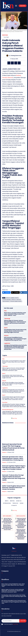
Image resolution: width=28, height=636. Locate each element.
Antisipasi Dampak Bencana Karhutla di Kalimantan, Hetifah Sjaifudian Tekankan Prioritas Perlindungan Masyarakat (15, 347)
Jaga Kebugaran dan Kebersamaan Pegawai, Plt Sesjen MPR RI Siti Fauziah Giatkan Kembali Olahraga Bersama (12, 413)
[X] (12, 62)
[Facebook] (8, 62)
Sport (5, 327)
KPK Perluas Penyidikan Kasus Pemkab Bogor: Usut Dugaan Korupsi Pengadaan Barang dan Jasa (15, 339)
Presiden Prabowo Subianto (16, 301)
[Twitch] (15, 634)
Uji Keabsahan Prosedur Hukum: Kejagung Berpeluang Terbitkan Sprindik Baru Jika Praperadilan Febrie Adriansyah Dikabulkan (14, 405)
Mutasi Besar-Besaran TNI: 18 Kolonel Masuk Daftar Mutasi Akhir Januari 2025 (7, 527)
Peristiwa (4, 402)
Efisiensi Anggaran (6, 299)
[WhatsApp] (19, 62)
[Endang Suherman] (7, 55)
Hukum (6, 335)
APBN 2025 (8, 297)
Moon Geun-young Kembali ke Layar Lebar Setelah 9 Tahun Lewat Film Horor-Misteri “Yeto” (15, 314)
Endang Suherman (16, 55)
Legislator (7, 343)
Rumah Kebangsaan (7, 409)
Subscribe (22, 620)
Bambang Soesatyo (14, 297)
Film (5, 310)
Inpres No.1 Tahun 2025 (16, 299)
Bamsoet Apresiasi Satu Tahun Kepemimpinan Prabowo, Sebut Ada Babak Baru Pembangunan (12, 458)
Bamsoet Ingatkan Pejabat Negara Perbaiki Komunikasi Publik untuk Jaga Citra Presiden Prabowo (13, 467)
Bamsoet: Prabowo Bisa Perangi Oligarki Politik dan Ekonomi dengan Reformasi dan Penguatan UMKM (13, 477)
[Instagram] (8, 634)
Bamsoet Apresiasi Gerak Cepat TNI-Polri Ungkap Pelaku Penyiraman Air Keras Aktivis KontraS (13, 447)
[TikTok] (12, 634)
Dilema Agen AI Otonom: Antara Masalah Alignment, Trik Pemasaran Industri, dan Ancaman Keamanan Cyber (15, 322)
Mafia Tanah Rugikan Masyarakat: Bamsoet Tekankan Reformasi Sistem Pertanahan (13, 487)
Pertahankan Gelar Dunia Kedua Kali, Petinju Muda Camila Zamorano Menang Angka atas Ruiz (15, 331)
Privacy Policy (15, 624)
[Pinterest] (15, 62)
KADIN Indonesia (6, 301)
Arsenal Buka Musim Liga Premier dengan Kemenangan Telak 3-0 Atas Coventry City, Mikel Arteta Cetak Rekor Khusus (13, 398)
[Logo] (8, 6)
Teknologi (7, 318)
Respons (5, 35)
